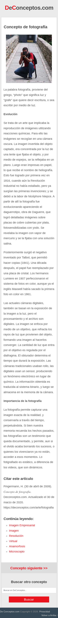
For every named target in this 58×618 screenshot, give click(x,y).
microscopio (16, 551)
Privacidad (44, 611)
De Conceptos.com (9, 611)
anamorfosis (17, 546)
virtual (13, 541)
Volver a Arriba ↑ (49, 615)
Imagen (14, 530)
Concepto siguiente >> (29, 568)
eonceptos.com (29, 7)
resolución (16, 535)
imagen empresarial (22, 525)
